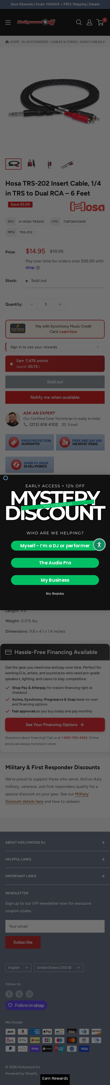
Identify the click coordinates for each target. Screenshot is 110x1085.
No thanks (55, 593)
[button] (99, 544)
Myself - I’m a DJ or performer (55, 545)
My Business (55, 580)
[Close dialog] (5, 478)
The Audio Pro (55, 563)
